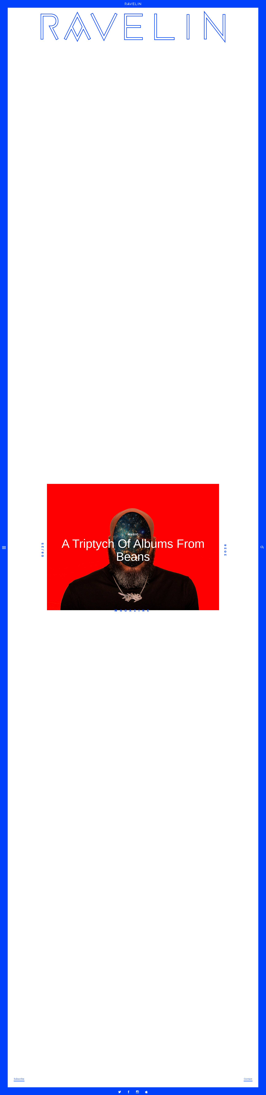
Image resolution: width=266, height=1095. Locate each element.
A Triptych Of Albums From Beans (133, 550)
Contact (248, 1078)
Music (133, 534)
